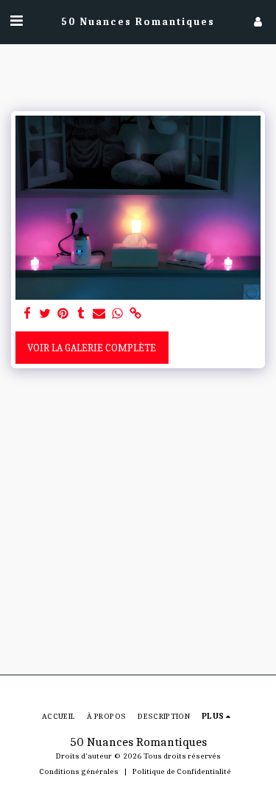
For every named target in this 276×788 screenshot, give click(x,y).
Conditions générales (78, 771)
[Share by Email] (99, 314)
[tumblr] (81, 314)
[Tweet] (45, 314)
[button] (16, 21)
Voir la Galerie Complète (91, 348)
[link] (135, 314)
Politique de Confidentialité (181, 771)
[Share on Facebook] (27, 314)
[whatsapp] (117, 314)
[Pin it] (63, 314)
